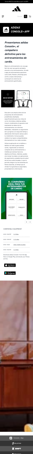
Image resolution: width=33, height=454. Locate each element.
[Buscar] (25, 16)
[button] (3, 16)
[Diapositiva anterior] (26, 222)
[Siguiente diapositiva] (30, 222)
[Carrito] (30, 16)
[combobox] (16, 16)
